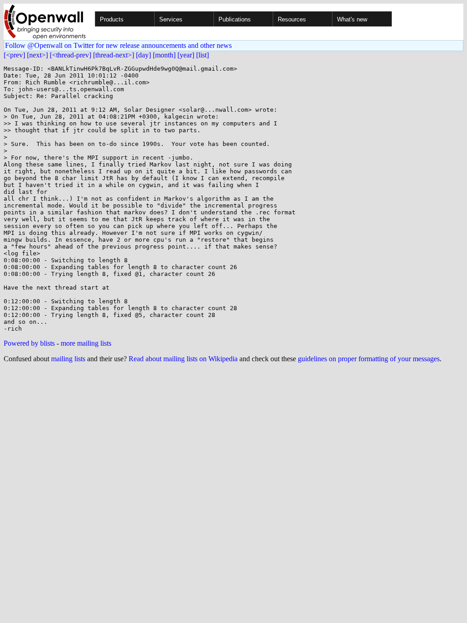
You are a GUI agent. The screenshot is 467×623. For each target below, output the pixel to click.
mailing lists (68, 359)
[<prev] (14, 55)
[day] (143, 55)
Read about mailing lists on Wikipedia (183, 359)
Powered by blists (29, 343)
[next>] (37, 55)
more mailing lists (86, 343)
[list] (202, 55)
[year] (185, 55)
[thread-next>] (113, 55)
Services (170, 19)
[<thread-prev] (70, 55)
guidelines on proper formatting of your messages (369, 359)
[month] (164, 55)
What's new (352, 19)
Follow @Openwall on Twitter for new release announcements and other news (118, 45)
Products (112, 19)
